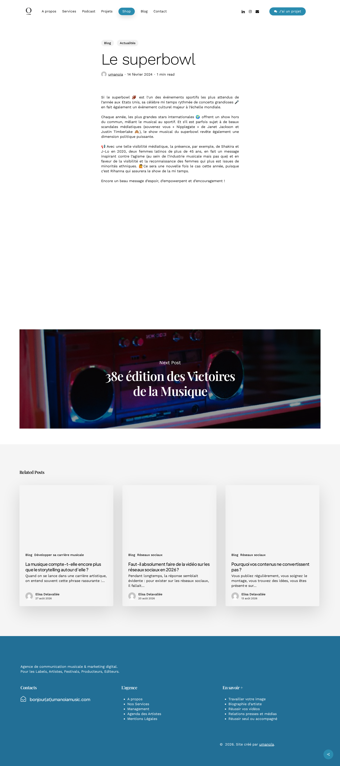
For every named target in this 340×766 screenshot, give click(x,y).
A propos (134, 699)
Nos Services (138, 704)
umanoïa (266, 744)
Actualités (127, 43)
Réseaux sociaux (150, 555)
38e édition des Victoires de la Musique (170, 379)
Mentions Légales (142, 719)
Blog (107, 43)
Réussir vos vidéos (244, 709)
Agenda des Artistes (144, 714)
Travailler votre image (247, 699)
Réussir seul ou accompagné (252, 719)
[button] (60, 699)
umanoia (115, 74)
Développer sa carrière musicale (59, 555)
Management (138, 709)
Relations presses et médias (252, 714)
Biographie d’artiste (245, 704)
